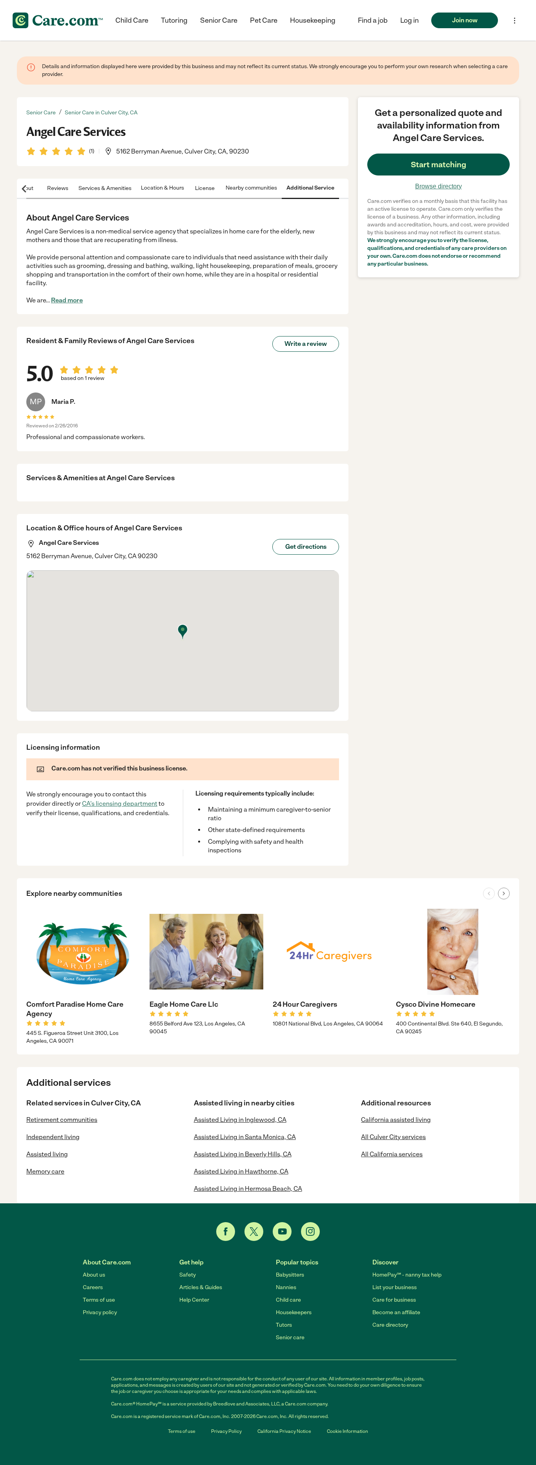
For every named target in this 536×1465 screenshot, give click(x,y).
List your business (394, 1287)
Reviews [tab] (57, 187)
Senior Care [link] (41, 112)
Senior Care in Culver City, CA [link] (101, 112)
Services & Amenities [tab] (104, 187)
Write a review (305, 343)
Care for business (394, 1300)
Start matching (438, 164)
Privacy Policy (226, 1431)
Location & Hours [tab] (162, 187)
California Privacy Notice (284, 1431)
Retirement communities (61, 1119)
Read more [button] (67, 300)
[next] (504, 893)
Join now (465, 20)
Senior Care (218, 20)
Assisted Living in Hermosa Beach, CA (248, 1188)
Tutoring (174, 20)
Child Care (131, 20)
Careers (93, 1287)
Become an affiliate (396, 1312)
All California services (392, 1154)
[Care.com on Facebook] (225, 1231)
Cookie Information (347, 1431)
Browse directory (438, 186)
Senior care (290, 1337)
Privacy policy (100, 1312)
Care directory (390, 1325)
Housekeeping (312, 20)
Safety (187, 1274)
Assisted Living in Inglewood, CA (240, 1119)
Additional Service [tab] (310, 187)
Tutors (284, 1325)
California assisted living (396, 1119)
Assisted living (47, 1154)
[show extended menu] (514, 20)
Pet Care (263, 20)
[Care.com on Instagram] (310, 1231)
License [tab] (205, 187)
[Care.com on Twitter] (253, 1231)
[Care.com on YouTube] (282, 1231)
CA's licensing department (119, 803)
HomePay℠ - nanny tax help (406, 1274)
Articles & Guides (200, 1287)
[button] (409, 20)
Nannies (286, 1287)
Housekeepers (294, 1312)
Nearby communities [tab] (251, 187)
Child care (288, 1300)
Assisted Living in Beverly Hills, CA (243, 1154)
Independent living (53, 1137)
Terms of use (99, 1300)
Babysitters (290, 1274)
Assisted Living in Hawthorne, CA (241, 1171)
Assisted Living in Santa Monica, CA (245, 1137)
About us (94, 1274)
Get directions (305, 546)
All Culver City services (393, 1137)
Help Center (194, 1300)
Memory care (45, 1171)
